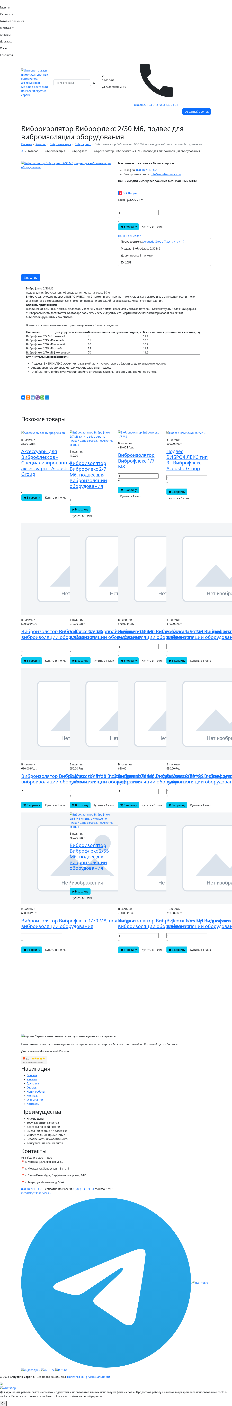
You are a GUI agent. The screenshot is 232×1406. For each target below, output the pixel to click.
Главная (5, 7)
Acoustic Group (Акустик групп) (163, 241)
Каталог (5, 14)
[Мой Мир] (47, 397)
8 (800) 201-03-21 (145, 105)
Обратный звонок (197, 111)
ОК (3, 1403)
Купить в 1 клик (152, 226)
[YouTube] (48, 1370)
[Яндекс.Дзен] (31, 1370)
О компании (35, 1100)
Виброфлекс (83, 144)
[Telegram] (33, 397)
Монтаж (6, 28)
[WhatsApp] (42, 397)
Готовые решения (12, 21)
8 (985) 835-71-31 (167, 105)
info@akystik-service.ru (166, 174)
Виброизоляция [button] (54, 151)
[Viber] (37, 397)
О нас (3, 48)
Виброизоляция (60, 144)
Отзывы (5, 35)
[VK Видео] (61, 1370)
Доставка (6, 41)
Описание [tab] (30, 277)
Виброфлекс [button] (79, 151)
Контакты (6, 55)
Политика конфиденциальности (88, 1377)
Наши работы (36, 1091)
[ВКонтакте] (23, 397)
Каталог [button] (33, 151)
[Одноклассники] (28, 397)
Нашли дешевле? (129, 236)
